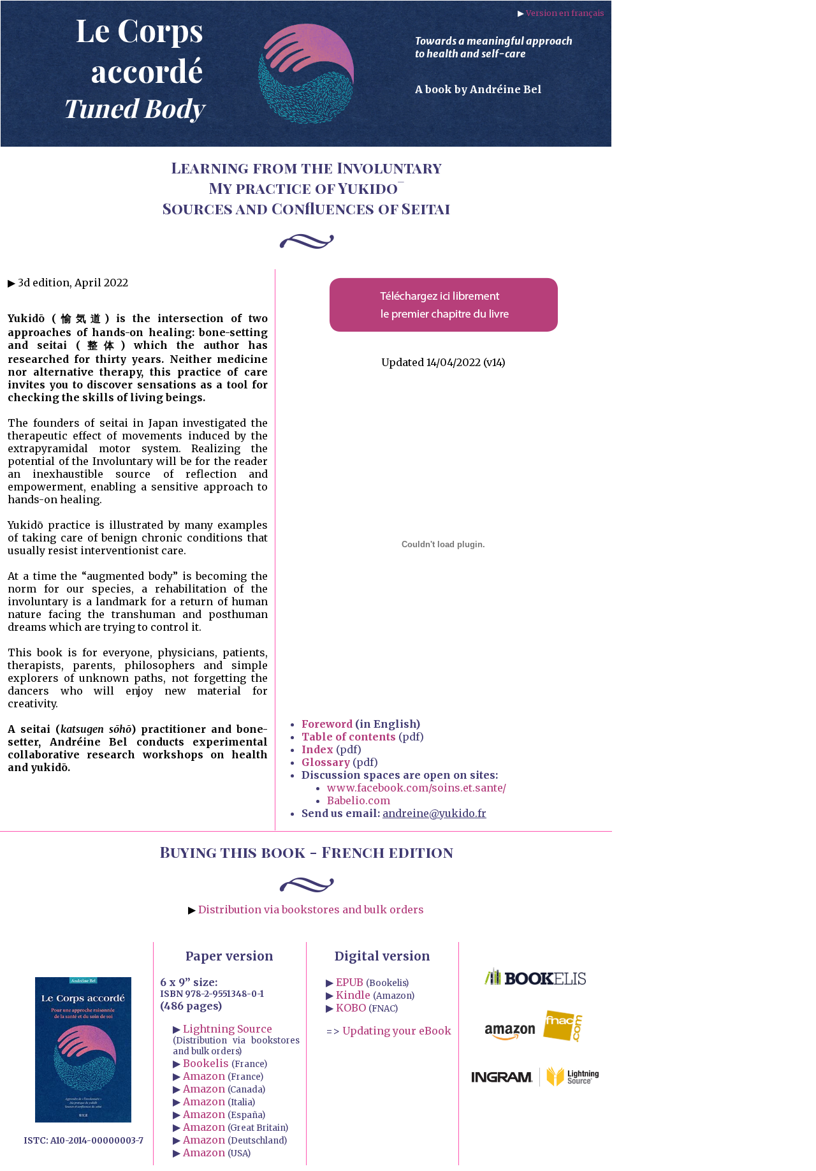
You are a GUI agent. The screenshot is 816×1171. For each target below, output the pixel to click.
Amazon (204, 1076)
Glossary (326, 762)
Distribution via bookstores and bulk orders (311, 909)
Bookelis (206, 1063)
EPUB (349, 982)
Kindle (353, 995)
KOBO (351, 1007)
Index (317, 749)
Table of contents (349, 736)
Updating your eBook (396, 1030)
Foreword (327, 724)
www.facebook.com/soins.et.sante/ (416, 787)
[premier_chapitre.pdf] (444, 329)
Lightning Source (227, 1028)
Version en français (565, 13)
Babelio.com (358, 800)
